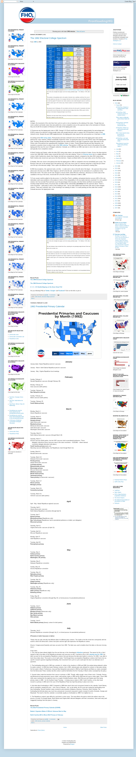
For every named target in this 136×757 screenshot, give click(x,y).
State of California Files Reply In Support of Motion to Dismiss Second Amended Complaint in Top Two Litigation (122, 227)
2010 (116, 201)
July (117, 149)
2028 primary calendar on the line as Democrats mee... (122, 124)
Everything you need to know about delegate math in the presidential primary (16, 417)
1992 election (38, 296)
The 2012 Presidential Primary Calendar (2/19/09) (45, 707)
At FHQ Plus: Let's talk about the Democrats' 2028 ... (122, 140)
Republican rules (14, 338)
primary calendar (46, 721)
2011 (116, 198)
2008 (116, 205)
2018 (116, 182)
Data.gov (116, 503)
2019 (116, 180)
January (118, 163)
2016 (116, 187)
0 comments (52, 294)
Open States (117, 492)
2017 (116, 184)
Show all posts (80, 31)
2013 (116, 194)
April (117, 156)
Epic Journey (119, 215)
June (117, 151)
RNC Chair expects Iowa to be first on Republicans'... (122, 134)
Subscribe (121, 89)
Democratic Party (14, 431)
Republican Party (14, 433)
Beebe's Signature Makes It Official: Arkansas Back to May (48, 711)
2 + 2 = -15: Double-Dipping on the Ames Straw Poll (46, 287)
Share (32, 298)
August (118, 105)
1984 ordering (63, 145)
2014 (116, 191)
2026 (116, 103)
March (118, 158)
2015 (116, 189)
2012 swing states (45, 138)
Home (65, 727)
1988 (35, 42)
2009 (116, 203)
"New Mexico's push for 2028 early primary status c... (122, 145)
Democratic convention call (16, 336)
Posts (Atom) (41, 730)
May (117, 154)
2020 (116, 177)
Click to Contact (117, 44)
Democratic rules (14, 334)
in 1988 (103, 134)
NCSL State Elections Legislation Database (120, 495)
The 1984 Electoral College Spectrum (41, 283)
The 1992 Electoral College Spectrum (48, 38)
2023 (116, 170)
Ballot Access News (121, 222)
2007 (116, 208)
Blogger (72, 744)
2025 (116, 166)
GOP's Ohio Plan (119, 481)
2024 (116, 168)
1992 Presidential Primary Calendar (47, 306)
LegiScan (117, 490)
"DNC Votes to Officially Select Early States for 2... (122, 119)
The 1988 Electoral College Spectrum (41, 279)
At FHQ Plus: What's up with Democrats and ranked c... (122, 129)
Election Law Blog (120, 234)
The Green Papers (119, 497)
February (118, 160)
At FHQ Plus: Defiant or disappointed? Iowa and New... (122, 108)
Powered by (116, 95)
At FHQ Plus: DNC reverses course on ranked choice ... (122, 114)
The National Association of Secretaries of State (121, 500)
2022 (116, 173)
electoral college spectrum (48, 296)
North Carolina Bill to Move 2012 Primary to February (46, 715)
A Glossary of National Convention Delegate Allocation (15, 422)
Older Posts (103, 727)
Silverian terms (87, 154)
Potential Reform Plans (120, 479)
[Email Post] (58, 294)
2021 (116, 175)
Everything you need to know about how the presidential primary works (16, 412)
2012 (116, 196)
